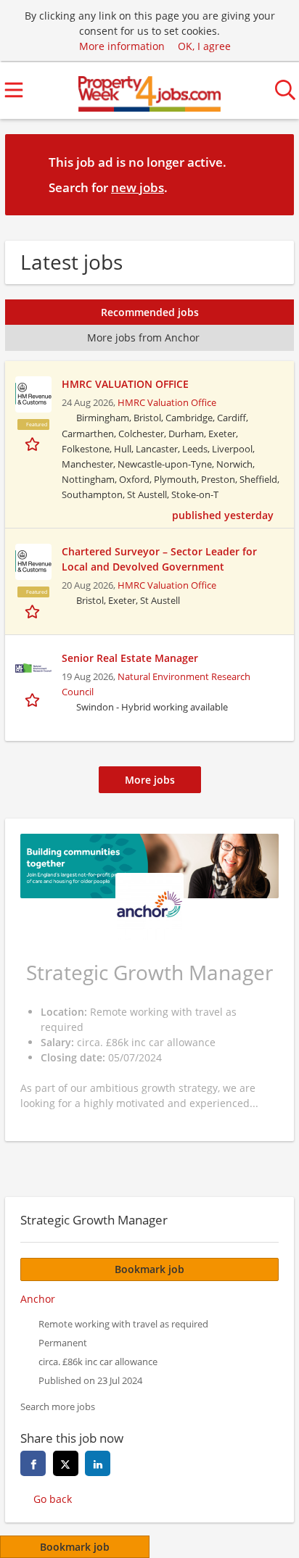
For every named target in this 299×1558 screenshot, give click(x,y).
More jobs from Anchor (143, 337)
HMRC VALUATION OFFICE (125, 384)
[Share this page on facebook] (33, 1463)
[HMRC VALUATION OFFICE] (33, 394)
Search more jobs (57, 1407)
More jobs (150, 780)
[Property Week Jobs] (149, 90)
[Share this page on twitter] (65, 1463)
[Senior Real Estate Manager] (33, 668)
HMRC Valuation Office (167, 403)
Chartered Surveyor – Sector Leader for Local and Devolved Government (159, 558)
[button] (271, 174)
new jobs (137, 187)
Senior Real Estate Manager (130, 658)
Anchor (37, 1299)
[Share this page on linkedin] (97, 1463)
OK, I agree (204, 46)
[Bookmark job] (34, 443)
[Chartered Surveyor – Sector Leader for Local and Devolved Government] (33, 562)
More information (122, 46)
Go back (52, 1499)
